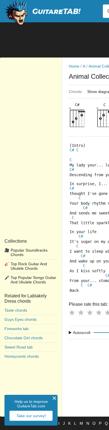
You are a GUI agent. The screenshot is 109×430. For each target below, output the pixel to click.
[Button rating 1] (71, 312)
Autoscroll (81, 332)
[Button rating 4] (98, 312)
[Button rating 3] (89, 312)
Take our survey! (31, 416)
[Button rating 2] (80, 312)
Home (74, 66)
